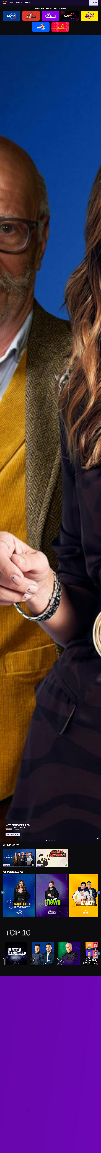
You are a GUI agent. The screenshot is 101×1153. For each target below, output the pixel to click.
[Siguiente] (98, 953)
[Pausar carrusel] (98, 838)
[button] (87, 3)
